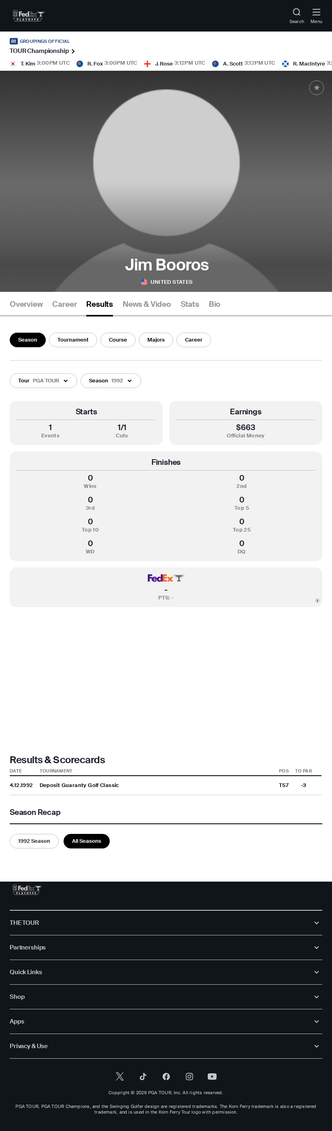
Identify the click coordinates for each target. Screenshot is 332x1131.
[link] (29, 16)
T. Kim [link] (28, 63)
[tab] (26, 307)
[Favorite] (316, 87)
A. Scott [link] (233, 63)
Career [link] (64, 304)
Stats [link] (190, 304)
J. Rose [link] (164, 63)
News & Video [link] (147, 304)
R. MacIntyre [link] (309, 63)
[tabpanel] (166, 588)
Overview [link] (26, 304)
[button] (43, 380)
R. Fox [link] (95, 63)
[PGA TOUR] (27, 890)
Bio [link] (214, 304)
